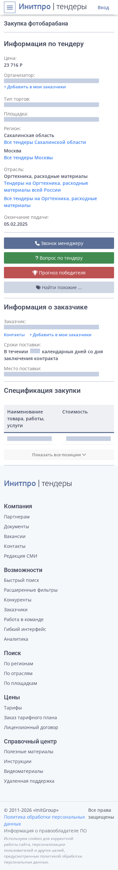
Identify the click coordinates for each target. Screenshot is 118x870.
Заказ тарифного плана (30, 717)
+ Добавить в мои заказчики (60, 335)
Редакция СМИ (20, 556)
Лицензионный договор (31, 727)
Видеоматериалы (23, 771)
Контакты (14, 335)
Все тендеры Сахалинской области (45, 142)
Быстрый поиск (21, 580)
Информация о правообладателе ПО (45, 830)
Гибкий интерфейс (25, 629)
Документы (16, 526)
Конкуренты (17, 600)
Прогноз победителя (62, 273)
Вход (103, 7)
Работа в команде (24, 619)
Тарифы (13, 708)
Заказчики (16, 609)
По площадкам (20, 683)
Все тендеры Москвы (28, 157)
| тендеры (53, 7)
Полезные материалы (28, 751)
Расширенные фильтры (31, 590)
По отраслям (18, 673)
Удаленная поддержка (29, 781)
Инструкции (17, 761)
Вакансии (15, 536)
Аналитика (16, 639)
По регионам (18, 663)
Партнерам (17, 516)
